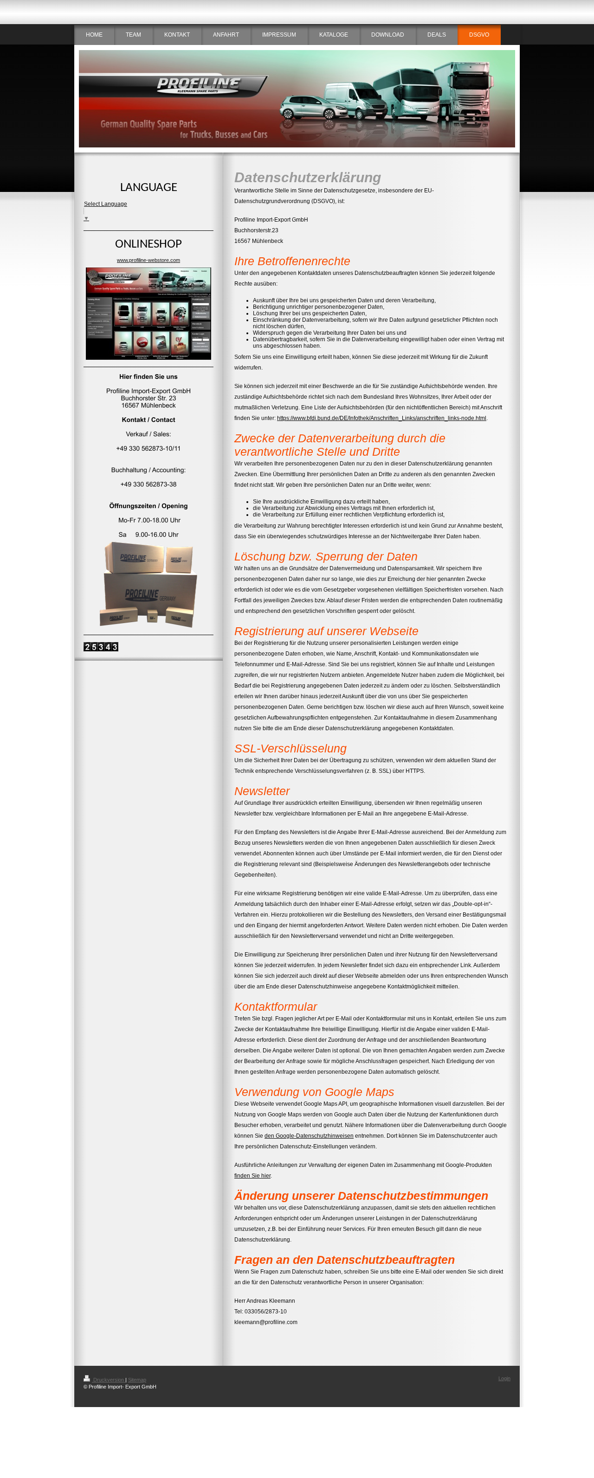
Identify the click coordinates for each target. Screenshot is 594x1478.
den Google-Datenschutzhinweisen (309, 1136)
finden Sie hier (252, 1175)
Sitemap (137, 1379)
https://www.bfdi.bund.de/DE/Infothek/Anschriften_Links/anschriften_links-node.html (381, 418)
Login (504, 1378)
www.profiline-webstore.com (148, 260)
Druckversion (108, 1379)
